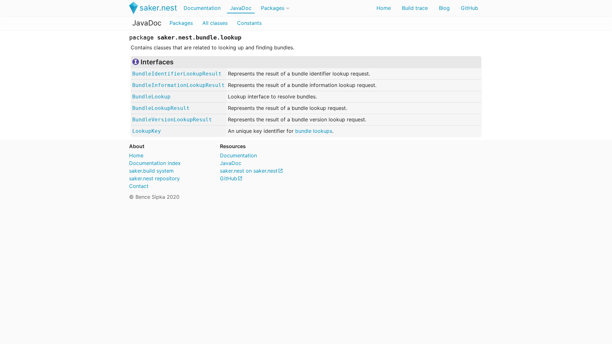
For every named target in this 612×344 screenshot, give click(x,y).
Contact (139, 186)
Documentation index (155, 163)
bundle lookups (313, 131)
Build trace (415, 8)
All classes (215, 23)
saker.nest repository (154, 178)
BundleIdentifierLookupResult (177, 74)
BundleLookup (151, 97)
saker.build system (151, 171)
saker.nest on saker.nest (249, 171)
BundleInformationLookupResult (178, 85)
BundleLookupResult (161, 108)
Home (383, 8)
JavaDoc (240, 8)
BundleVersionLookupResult (172, 120)
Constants (249, 23)
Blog (444, 8)
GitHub (469, 8)
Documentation (202, 8)
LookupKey (146, 131)
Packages (272, 8)
